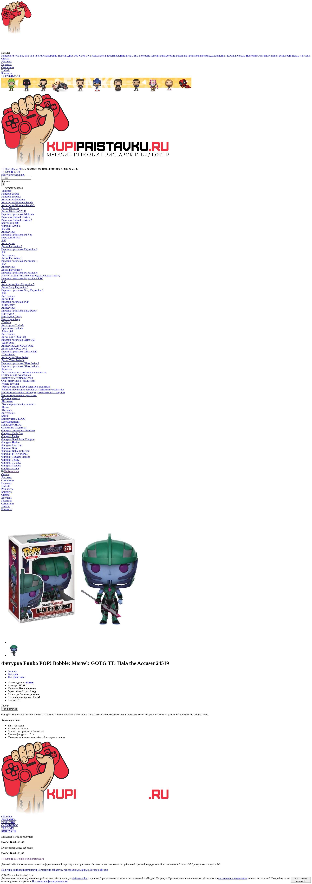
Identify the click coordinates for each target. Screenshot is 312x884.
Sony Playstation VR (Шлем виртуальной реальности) (30, 275)
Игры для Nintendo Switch (15, 217)
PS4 (32, 55)
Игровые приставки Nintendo (17, 214)
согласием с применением (232, 878)
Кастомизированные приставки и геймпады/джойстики (195, 55)
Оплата (5, 58)
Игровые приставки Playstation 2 (19, 249)
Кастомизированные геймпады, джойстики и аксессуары (33, 392)
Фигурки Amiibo (10, 225)
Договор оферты (98, 869)
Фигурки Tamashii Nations (15, 456)
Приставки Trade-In (12, 328)
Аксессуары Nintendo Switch (17, 202)
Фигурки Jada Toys (11, 445)
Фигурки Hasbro (10, 442)
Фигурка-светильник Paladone (18, 430)
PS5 (37, 55)
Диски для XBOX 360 (13, 337)
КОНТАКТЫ (8, 831)
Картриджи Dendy (11, 316)
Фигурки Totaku (10, 459)
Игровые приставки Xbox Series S (20, 363)
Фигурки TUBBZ (11, 462)
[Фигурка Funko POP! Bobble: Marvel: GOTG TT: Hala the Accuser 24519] (73, 642)
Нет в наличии (10, 709)
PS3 (27, 55)
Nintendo (6, 55)
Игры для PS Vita (10, 237)
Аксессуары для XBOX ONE (17, 345)
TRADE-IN (7, 828)
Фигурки (305, 55)
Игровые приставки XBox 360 (18, 339)
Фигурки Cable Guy (12, 433)
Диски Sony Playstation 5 (14, 287)
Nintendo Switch (10, 193)
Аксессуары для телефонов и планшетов (23, 372)
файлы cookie (79, 878)
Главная (12, 671)
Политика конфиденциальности (19, 869)
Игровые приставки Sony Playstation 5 (22, 290)
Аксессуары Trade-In (12, 325)
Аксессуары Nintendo (13, 199)
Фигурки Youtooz (11, 465)
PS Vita (15, 55)
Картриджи (7, 313)
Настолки (251, 55)
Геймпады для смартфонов (16, 375)
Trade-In (62, 55)
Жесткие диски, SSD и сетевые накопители (140, 55)
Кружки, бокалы (236, 55)
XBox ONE (85, 55)
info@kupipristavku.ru (13, 174)
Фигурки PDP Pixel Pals (14, 453)
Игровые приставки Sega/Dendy (19, 310)
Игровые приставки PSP (15, 301)
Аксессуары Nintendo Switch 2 (18, 205)
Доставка (6, 61)
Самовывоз (7, 67)
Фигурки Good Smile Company (18, 439)
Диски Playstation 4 (11, 269)
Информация (11, 471)
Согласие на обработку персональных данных (63, 869)
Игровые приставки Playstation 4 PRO (22, 278)
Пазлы (295, 55)
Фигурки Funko (10, 436)
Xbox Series (98, 55)
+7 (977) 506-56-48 (11, 168)
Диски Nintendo (10, 208)
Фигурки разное (10, 468)
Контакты (6, 73)
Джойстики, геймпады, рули (17, 377)
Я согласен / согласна (301, 879)
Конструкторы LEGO (13, 418)
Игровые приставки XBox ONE (19, 351)
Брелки (5, 415)
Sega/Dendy (50, 55)
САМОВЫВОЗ (9, 825)
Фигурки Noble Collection (15, 451)
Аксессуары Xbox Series (14, 357)
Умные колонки (10, 383)
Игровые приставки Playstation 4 (19, 272)
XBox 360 (72, 55)
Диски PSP (7, 299)
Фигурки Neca (9, 448)
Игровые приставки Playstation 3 (19, 261)
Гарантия (6, 64)
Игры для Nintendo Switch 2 (16, 220)
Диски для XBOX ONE (14, 348)
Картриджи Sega (10, 319)
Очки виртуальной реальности (274, 55)
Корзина (6, 182)
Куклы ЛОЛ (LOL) (11, 424)
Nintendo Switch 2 (11, 196)
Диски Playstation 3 (11, 258)
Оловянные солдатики (13, 427)
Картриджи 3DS (10, 223)
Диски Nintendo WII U (13, 211)
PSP (41, 55)
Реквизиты (7, 489)
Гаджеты (110, 55)
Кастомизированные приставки (19, 395)
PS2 (22, 55)
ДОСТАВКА (8, 819)
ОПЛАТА (6, 816)
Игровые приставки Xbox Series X (20, 366)
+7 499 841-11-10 (10, 76)
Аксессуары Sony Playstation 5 (17, 284)
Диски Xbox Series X (12, 360)
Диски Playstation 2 (11, 246)
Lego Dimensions (10, 421)
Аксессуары (8, 231)
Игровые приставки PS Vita (16, 234)
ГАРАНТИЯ (8, 822)
